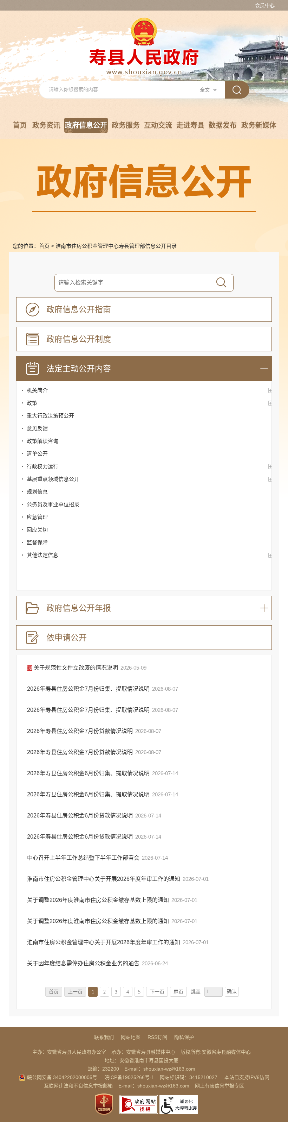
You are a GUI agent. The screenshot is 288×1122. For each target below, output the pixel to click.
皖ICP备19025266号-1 (129, 1077)
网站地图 (130, 1037)
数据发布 (223, 125)
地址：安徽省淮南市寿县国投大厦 (141, 1060)
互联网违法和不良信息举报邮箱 (78, 1086)
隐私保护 (184, 1037)
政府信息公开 (86, 125)
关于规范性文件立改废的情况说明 (75, 668)
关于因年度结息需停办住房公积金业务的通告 (84, 963)
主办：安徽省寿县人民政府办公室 (69, 1052)
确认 (232, 991)
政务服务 (126, 125)
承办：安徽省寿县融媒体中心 (143, 1052)
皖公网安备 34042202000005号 (61, 1077)
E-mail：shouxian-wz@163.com (159, 1069)
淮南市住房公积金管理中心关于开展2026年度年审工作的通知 (104, 879)
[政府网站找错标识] (138, 1104)
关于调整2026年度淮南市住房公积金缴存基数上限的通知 (98, 900)
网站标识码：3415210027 (188, 1077)
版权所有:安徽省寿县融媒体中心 (216, 1052)
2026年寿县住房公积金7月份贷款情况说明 (80, 731)
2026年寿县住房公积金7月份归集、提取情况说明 (89, 689)
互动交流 (158, 125)
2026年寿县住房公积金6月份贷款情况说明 (80, 816)
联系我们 (104, 1037)
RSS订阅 (157, 1037)
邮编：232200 (103, 1069)
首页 (20, 125)
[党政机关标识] (104, 1104)
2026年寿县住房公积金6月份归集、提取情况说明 (89, 773)
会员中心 (265, 5)
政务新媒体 (258, 125)
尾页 (178, 992)
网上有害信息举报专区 (219, 1086)
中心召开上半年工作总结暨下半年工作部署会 (84, 858)
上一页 (75, 992)
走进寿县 (190, 125)
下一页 (157, 992)
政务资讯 (46, 125)
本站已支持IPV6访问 (246, 1077)
